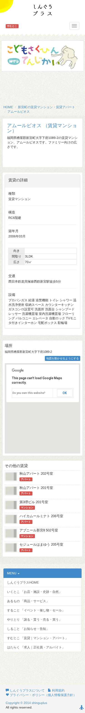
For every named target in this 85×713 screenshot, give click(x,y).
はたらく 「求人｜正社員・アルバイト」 (36, 647)
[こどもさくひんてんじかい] (42, 56)
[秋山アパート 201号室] (11, 490)
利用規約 (58, 690)
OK (65, 393)
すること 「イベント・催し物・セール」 (36, 610)
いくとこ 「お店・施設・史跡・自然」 (34, 592)
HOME (8, 107)
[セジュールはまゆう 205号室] (11, 547)
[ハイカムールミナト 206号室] (11, 518)
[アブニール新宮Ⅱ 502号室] (11, 532)
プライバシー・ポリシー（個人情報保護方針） (42, 695)
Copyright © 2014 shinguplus (26, 703)
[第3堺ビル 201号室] (11, 504)
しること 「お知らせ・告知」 (28, 629)
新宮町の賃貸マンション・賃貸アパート (46, 107)
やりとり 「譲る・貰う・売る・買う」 (34, 619)
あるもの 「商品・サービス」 (28, 601)
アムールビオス (18, 111)
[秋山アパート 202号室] (11, 476)
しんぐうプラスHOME (23, 582)
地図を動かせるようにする (62, 358)
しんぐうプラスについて (27, 690)
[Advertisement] (42, 87)
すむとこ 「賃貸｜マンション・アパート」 (37, 638)
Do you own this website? (28, 393)
